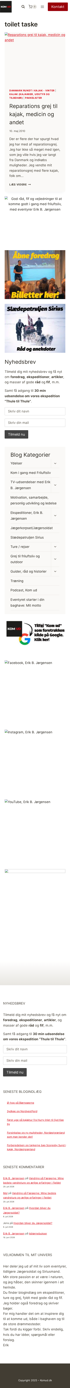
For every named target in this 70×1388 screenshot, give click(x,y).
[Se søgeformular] (23, 6)
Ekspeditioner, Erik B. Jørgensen (26, 516)
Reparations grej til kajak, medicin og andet (33, 114)
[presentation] (35, 58)
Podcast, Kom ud (23, 590)
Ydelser (16, 463)
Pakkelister (33, 97)
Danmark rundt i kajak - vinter (32, 90)
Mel (5, 1193)
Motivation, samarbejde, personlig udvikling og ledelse (33, 500)
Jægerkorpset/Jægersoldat (31, 528)
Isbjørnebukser (38, 1233)
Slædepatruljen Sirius (27, 537)
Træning (16, 581)
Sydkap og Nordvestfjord (22, 1111)
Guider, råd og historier (28, 571)
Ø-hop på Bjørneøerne (20, 1102)
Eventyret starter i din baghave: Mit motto (27, 603)
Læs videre (20, 184)
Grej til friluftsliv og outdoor (25, 559)
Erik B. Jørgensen (13, 1178)
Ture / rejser (19, 547)
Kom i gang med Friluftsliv (30, 473)
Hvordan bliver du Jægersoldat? (32, 1223)
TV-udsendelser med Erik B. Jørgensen (30, 485)
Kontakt (57, 7)
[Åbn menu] (42, 7)
